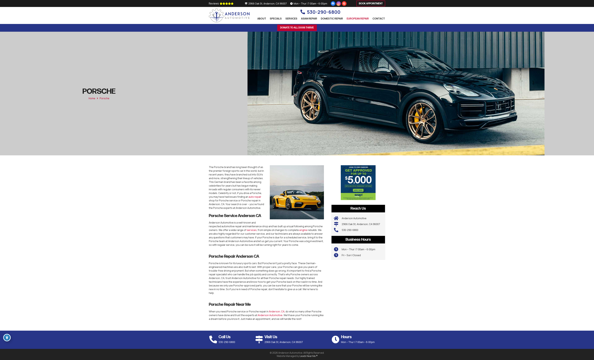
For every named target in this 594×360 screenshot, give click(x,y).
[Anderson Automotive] (338, 218)
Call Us (224, 337)
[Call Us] (214, 339)
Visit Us (271, 337)
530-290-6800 (350, 230)
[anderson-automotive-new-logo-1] (229, 15)
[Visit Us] (260, 339)
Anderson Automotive (270, 315)
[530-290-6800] (338, 230)
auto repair (255, 196)
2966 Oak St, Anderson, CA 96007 (361, 224)
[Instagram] (338, 3)
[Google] (344, 3)
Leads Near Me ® (309, 356)
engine (303, 230)
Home (92, 98)
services (252, 230)
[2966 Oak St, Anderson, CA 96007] (338, 224)
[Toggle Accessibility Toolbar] (7, 337)
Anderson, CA (276, 311)
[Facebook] (333, 3)
